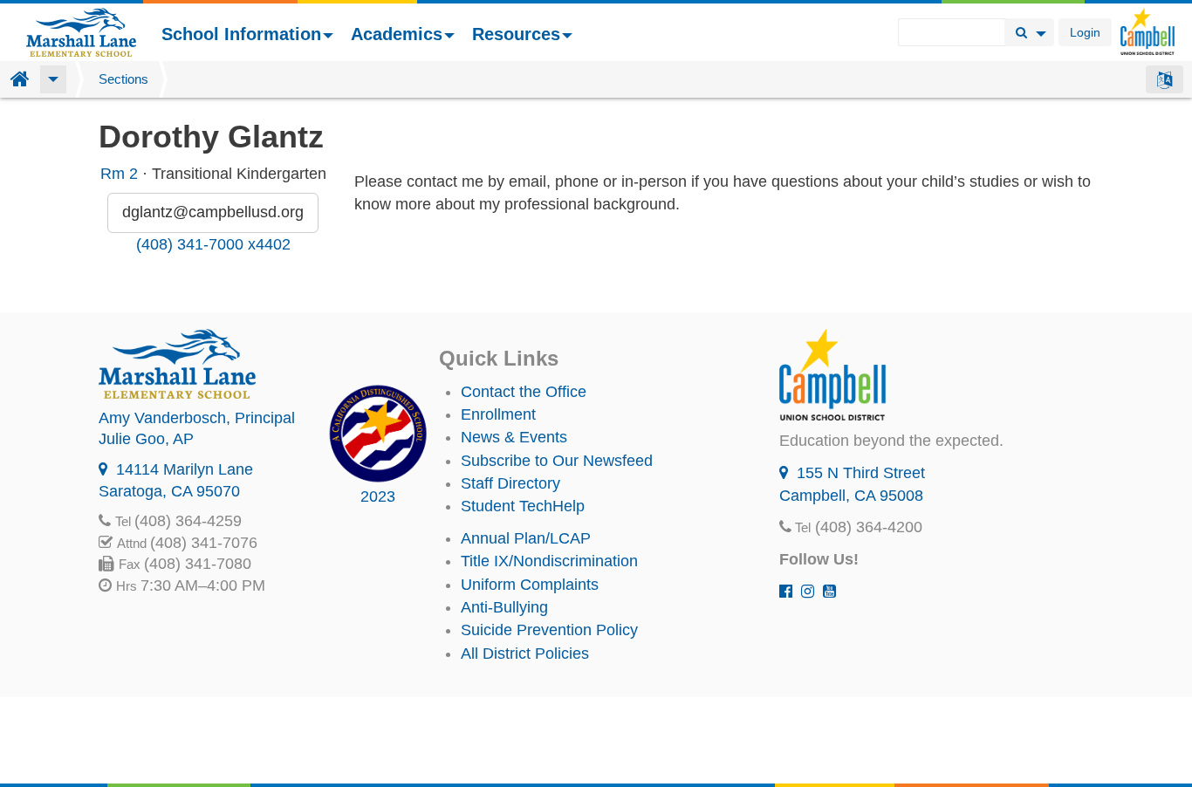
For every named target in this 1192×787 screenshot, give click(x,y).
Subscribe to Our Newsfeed (557, 460)
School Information (241, 34)
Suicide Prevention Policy (549, 630)
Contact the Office (523, 391)
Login (1085, 32)
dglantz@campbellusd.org (213, 212)
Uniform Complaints (530, 584)
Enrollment (498, 414)
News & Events (514, 437)
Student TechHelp (523, 506)
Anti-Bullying (504, 607)
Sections (123, 79)
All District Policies (525, 653)
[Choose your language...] (1164, 79)
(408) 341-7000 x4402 (213, 244)
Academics (396, 34)
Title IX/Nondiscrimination (549, 561)
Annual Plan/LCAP (526, 538)
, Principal (197, 418)
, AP (146, 439)
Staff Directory (510, 483)
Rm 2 (119, 173)
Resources (516, 34)
